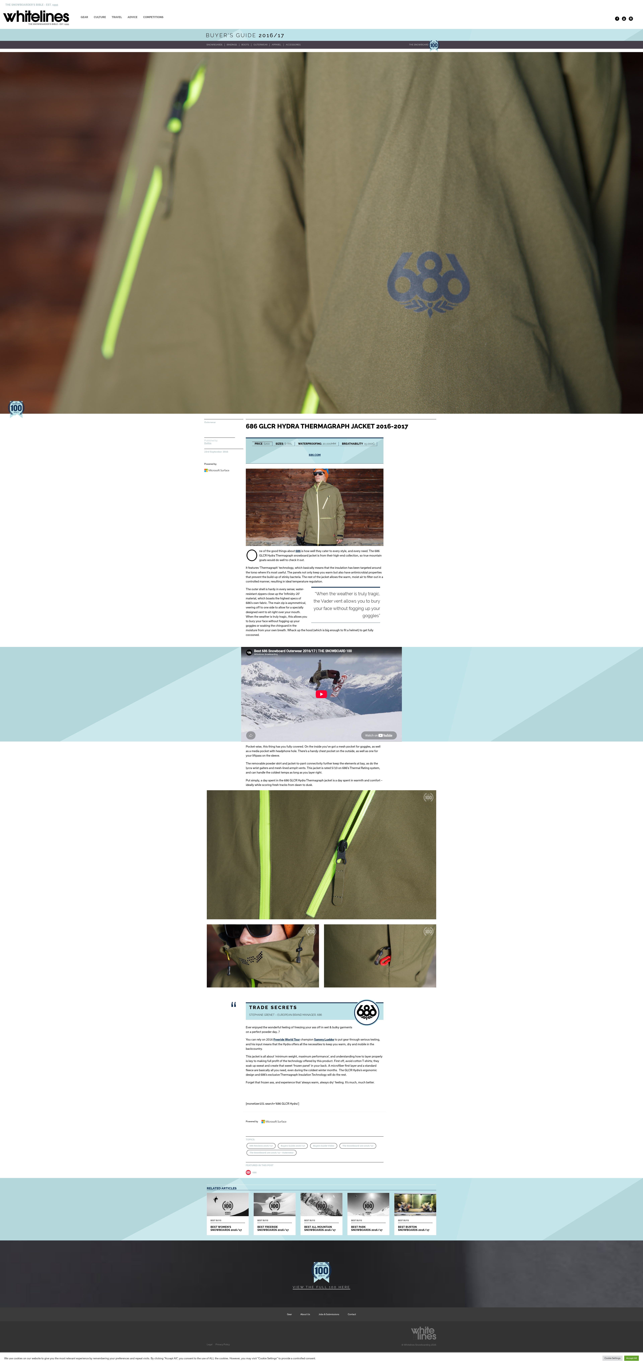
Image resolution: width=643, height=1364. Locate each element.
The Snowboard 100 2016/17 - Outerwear (271, 1152)
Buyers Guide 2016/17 (293, 1146)
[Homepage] (423, 1332)
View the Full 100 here (321, 1287)
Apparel (276, 44)
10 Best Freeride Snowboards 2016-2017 (275, 1214)
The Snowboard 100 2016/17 (357, 1146)
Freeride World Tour (286, 1039)
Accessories (293, 44)
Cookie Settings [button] (612, 1358)
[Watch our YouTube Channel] (624, 19)
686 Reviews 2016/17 (261, 1146)
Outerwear (260, 44)
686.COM (315, 455)
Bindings (232, 44)
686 (298, 550)
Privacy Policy (223, 1344)
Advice (132, 17)
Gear (84, 17)
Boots (245, 44)
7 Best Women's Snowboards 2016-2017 (228, 1214)
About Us (305, 1314)
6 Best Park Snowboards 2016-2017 (368, 1214)
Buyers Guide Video (323, 1146)
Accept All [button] (631, 1358)
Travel (117, 17)
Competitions (153, 17)
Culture (100, 17)
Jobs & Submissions (329, 1314)
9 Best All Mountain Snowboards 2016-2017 (321, 1214)
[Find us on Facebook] (617, 19)
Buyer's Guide (245, 35)
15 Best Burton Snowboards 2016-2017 (415, 1214)
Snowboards (214, 44)
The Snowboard (418, 44)
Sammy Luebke (324, 1039)
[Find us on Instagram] (631, 19)
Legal (209, 1344)
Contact (352, 1314)
